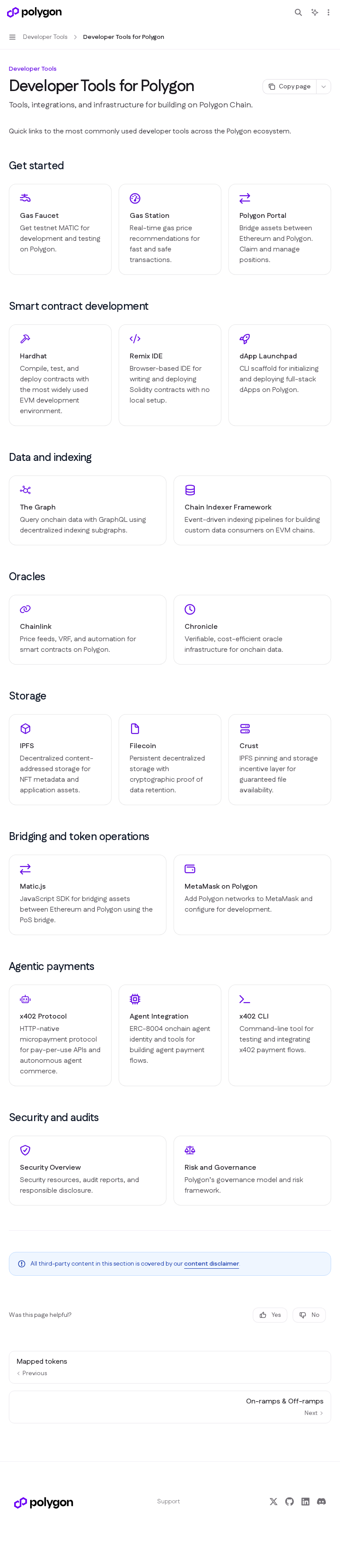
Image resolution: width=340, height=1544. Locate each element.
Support (168, 1501)
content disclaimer (211, 1263)
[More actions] (328, 12)
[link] (60, 229)
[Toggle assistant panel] (315, 12)
